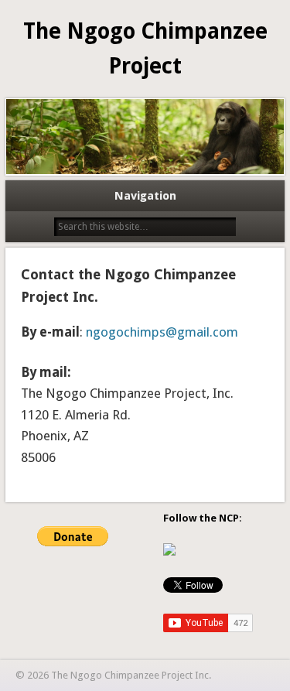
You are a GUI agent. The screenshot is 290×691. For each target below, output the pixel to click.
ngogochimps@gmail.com (162, 332)
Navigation (145, 196)
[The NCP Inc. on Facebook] (169, 552)
